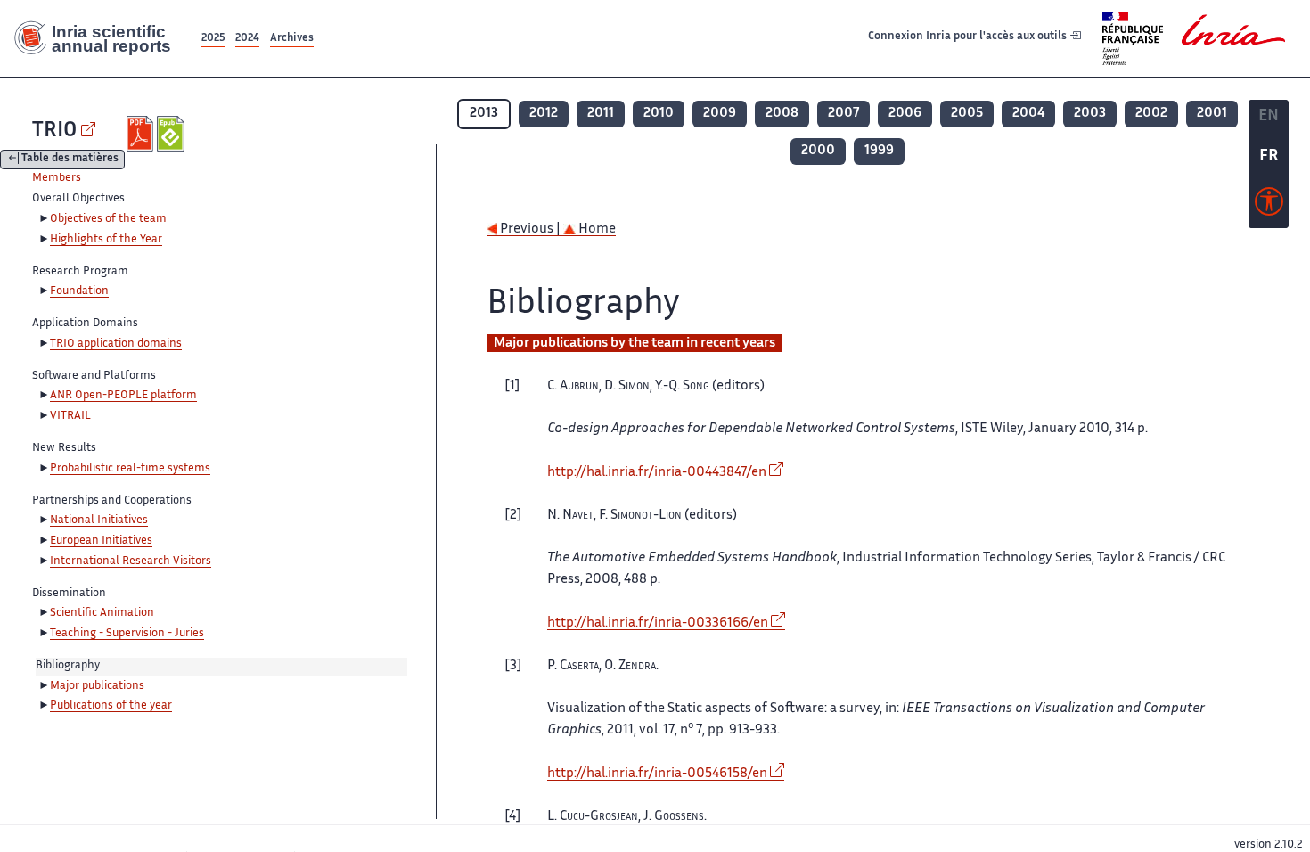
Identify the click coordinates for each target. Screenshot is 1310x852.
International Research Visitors (130, 561)
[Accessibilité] (1269, 206)
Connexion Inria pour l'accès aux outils (968, 38)
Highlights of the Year (106, 239)
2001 (1212, 113)
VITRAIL (70, 416)
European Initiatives (101, 541)
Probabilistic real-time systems (130, 468)
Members (56, 178)
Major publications (97, 686)
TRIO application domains (116, 344)
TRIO (54, 131)
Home (596, 229)
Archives (292, 39)
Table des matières (70, 160)
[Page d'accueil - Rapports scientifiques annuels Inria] (99, 38)
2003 (1090, 113)
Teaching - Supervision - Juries (127, 633)
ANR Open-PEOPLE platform (123, 395)
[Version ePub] (172, 134)
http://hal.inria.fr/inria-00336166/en (657, 623)
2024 (247, 39)
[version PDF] (142, 134)
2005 (967, 113)
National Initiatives (99, 520)
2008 (782, 113)
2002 (1151, 113)
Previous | (530, 229)
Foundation (79, 291)
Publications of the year (111, 705)
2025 (213, 39)
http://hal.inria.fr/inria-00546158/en (657, 774)
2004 (1028, 113)
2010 (658, 113)
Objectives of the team (108, 219)
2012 (543, 113)
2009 (719, 113)
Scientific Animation (102, 613)
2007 (843, 113)
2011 (600, 113)
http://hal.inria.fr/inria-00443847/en (656, 473)
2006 (904, 113)
